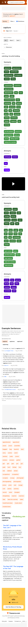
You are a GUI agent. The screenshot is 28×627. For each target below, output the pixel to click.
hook (18, 107)
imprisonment (9, 75)
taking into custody (10, 142)
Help (23, 621)
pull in (15, 251)
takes (21, 499)
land (15, 233)
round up (7, 220)
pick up (17, 135)
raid (15, 485)
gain (12, 463)
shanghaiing (6, 496)
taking (13, 79)
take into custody (10, 262)
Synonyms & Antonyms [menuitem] (6, 21)
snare (19, 241)
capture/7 (12, 16)
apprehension (17, 68)
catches (5, 456)
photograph (20, 478)
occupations (6, 474)
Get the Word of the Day (13, 607)
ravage (20, 485)
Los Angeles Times (9, 350)
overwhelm (16, 237)
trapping (13, 121)
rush (4, 488)
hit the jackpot (9, 131)
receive (7, 287)
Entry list (4, 621)
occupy (7, 216)
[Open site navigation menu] (3, 2)
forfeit (7, 280)
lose (12, 283)
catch (6, 96)
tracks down (18, 503)
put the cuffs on (9, 254)
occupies (5, 478)
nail (10, 110)
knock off (18, 131)
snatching (14, 117)
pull (11, 114)
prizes (4, 485)
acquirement (8, 85)
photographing (7, 481)
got (17, 463)
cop (21, 230)
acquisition (17, 85)
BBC (5, 376)
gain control (8, 251)
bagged (5, 449)
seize (20, 220)
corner (17, 456)
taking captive (14, 138)
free (12, 280)
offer (16, 283)
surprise (14, 496)
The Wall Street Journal (10, 389)
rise (6, 163)
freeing (7, 170)
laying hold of (8, 135)
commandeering (9, 100)
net (10, 237)
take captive (8, 258)
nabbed (9, 470)
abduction (8, 68)
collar (12, 96)
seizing (7, 117)
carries (10, 453)
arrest (6, 71)
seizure (7, 79)
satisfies (16, 488)
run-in (6, 138)
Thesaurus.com (5, 2)
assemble (17, 445)
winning (7, 125)
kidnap (14, 467)
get (6, 233)
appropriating (9, 89)
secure (14, 220)
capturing (5, 344)
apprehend (8, 209)
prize (10, 485)
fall (13, 103)
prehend (12, 241)
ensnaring (7, 103)
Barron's (7, 365)
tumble (7, 244)
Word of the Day (13, 596)
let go (6, 283)
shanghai (16, 492)
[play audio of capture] (4, 31)
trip (19, 121)
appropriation (9, 92)
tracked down (7, 506)
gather (18, 460)
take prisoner (8, 265)
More (12, 21)
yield (14, 291)
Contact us (17, 621)
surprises (21, 496)
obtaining (16, 110)
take (12, 223)
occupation (18, 75)
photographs (17, 481)
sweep (7, 121)
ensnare (11, 460)
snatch (7, 223)
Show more (9, 47)
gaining (19, 103)
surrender (7, 291)
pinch (6, 114)
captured (19, 341)
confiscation (14, 71)
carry (4, 453)
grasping (12, 107)
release (15, 157)
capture (5, 341)
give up (18, 280)
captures (12, 341)
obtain (16, 470)
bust (20, 92)
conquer (12, 213)
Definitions (21, 21)
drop (17, 100)
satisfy (9, 488)
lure (20, 467)
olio (13, 599)
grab (6, 107)
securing (17, 114)
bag (16, 92)
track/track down (7, 503)
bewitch (16, 449)
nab (6, 110)
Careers (11, 621)
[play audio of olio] (10, 602)
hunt (9, 467)
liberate (7, 297)
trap (17, 223)
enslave (5, 460)
